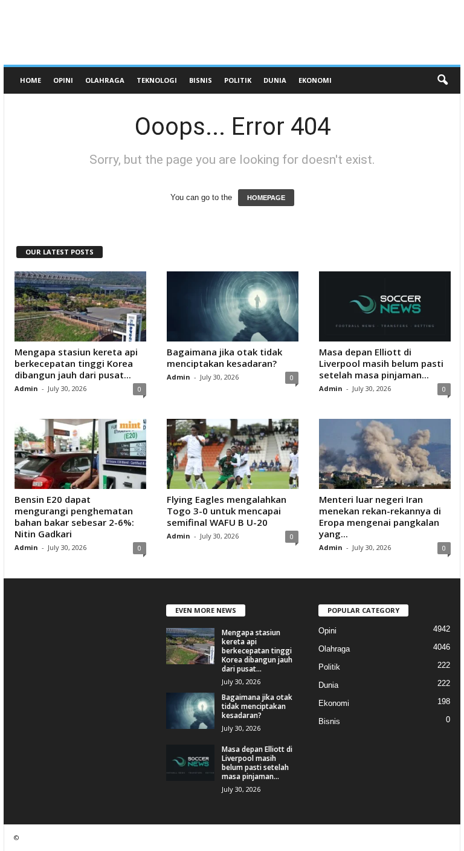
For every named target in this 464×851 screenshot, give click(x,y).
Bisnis (200, 80)
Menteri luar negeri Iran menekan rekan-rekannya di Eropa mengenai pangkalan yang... (380, 516)
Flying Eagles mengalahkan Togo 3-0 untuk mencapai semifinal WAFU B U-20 (226, 510)
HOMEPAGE (266, 197)
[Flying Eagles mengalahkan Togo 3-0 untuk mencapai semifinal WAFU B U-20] (232, 454)
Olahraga (104, 80)
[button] (442, 80)
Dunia (274, 80)
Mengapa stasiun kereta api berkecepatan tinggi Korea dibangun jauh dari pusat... (76, 363)
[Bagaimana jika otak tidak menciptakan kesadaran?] (232, 306)
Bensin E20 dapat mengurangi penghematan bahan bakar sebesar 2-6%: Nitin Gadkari (74, 516)
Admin (26, 388)
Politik (237, 80)
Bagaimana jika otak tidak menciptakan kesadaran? (224, 357)
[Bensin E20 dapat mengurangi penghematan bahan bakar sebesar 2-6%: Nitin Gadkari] (80, 454)
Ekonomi (315, 80)
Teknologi (157, 80)
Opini (63, 80)
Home (30, 80)
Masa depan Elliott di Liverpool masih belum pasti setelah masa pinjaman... (381, 363)
